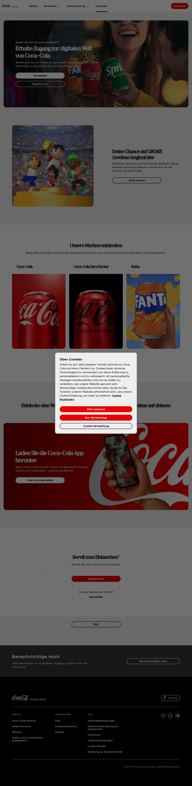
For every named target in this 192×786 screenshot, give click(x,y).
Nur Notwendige (96, 417)
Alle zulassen (96, 409)
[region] (96, 393)
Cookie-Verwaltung (96, 426)
